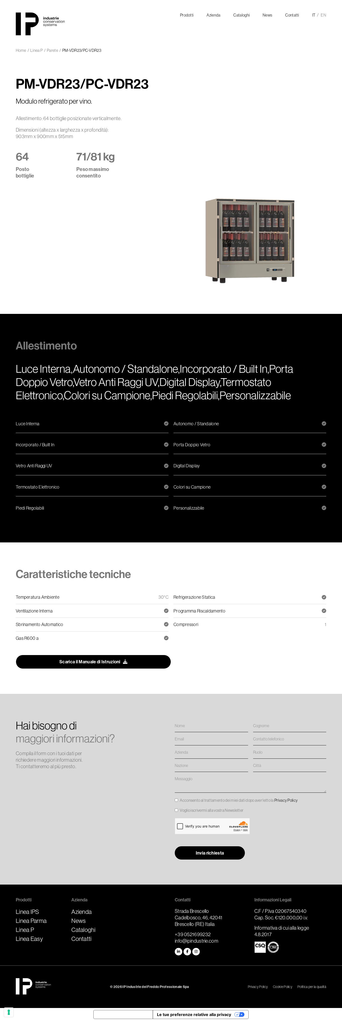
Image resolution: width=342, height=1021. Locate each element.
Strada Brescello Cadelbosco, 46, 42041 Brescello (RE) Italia (198, 917)
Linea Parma (31, 920)
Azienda (81, 911)
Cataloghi (83, 929)
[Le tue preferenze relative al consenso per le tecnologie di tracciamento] (9, 1012)
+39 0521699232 (193, 934)
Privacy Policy (286, 800)
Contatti (81, 938)
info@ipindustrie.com (196, 941)
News (78, 920)
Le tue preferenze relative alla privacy (194, 1014)
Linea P (25, 929)
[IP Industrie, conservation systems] (33, 987)
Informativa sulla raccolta (123, 1014)
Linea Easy (29, 938)
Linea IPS (27, 911)
